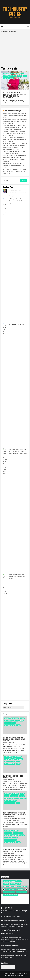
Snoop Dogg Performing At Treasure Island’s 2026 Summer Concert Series (14, 813)
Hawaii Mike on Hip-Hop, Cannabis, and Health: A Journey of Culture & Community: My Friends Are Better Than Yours (15, 127)
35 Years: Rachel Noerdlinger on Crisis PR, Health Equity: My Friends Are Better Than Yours (14, 115)
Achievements (8, 830)
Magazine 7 (14, 975)
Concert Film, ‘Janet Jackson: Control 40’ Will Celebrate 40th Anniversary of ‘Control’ (14, 925)
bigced (5, 98)
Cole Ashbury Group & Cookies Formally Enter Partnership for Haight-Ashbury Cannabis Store (18, 451)
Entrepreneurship (8, 73)
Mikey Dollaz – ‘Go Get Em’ (16, 324)
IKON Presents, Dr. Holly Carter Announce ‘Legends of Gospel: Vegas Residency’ (14, 739)
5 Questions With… (18, 73)
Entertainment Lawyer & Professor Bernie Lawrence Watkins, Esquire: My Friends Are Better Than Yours (15, 121)
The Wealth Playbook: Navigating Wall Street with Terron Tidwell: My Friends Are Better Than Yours (14, 139)
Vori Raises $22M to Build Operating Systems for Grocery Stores (14, 956)
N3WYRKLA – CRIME (7, 934)
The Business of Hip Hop (10, 800)
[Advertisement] (15, 48)
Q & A (25, 76)
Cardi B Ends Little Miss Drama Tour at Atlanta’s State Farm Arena (14, 850)
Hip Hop (6, 796)
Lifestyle (19, 76)
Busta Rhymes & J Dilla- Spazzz (10, 917)
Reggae (13, 889)
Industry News (8, 720)
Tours (18, 725)
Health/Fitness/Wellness (9, 881)
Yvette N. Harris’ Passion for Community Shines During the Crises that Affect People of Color (14, 94)
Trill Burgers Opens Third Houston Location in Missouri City (17, 201)
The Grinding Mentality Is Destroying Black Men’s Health (15, 897)
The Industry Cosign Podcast (10, 894)
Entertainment (14, 718)
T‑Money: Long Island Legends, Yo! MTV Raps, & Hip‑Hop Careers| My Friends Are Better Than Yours (14, 133)
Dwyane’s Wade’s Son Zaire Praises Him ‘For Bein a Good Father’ (17, 576)
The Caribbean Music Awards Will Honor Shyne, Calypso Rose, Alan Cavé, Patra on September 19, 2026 (14, 940)
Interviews (12, 76)
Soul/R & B (16, 761)
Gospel (22, 718)
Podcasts (23, 886)
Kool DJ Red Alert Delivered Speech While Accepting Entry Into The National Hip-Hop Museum (14, 171)
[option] (15, 891)
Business (6, 76)
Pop (14, 723)
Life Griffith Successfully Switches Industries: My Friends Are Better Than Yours (13, 165)
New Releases (8, 723)
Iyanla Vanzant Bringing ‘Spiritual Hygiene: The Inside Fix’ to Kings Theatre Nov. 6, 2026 (14, 950)
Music (21, 720)
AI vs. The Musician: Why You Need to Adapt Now (14, 912)
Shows (10, 761)
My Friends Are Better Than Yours (11, 886)
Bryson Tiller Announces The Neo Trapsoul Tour (13, 777)
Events (22, 793)
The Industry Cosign (15, 11)
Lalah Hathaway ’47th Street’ (10, 946)
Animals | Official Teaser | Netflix (10, 930)
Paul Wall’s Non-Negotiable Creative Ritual (14, 920)
